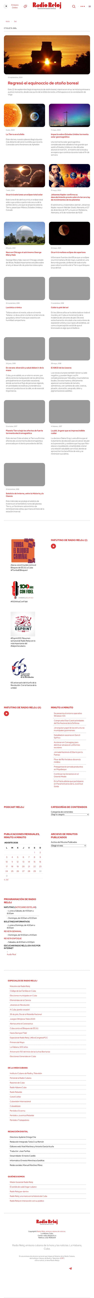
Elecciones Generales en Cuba (23, 1056)
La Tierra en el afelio (15, 134)
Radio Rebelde (16, 1092)
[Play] (53, 546)
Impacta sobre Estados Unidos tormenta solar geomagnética (69, 135)
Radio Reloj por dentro (19, 1191)
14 (29, 862)
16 (40, 862)
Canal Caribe (15, 1096)
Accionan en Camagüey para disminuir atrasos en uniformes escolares (67, 745)
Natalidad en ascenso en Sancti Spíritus (67, 736)
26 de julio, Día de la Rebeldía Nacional (26, 1014)
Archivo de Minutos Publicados (64, 842)
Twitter (19, 1269)
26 (18, 871)
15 (34, 862)
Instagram (46, 1269)
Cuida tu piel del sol (59, 307)
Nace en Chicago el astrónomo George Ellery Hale (23, 253)
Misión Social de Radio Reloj (21, 1182)
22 (34, 866)
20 (23, 866)
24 (7, 871)
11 (12, 862)
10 (7, 862)
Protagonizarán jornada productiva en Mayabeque (68, 768)
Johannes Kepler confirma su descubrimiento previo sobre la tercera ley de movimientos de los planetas (70, 197)
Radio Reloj (47, 5)
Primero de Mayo (17, 1042)
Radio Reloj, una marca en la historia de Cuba (28, 1196)
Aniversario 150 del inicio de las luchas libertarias (30, 1051)
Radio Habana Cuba (18, 1087)
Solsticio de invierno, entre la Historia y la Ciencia (25, 494)
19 (18, 866)
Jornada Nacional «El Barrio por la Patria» (68, 753)
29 (34, 871)
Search (73, 6)
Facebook (30, 1269)
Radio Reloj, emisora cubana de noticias (51, 1231)
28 (29, 871)
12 (17, 862)
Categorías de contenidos (62, 812)
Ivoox (41, 1280)
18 (12, 866)
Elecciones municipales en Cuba (23, 995)
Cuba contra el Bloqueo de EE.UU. (24, 1028)
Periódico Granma (17, 1110)
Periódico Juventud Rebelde (22, 1115)
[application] (53, 546)
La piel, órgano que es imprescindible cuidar (68, 432)
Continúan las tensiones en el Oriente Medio (66, 775)
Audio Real (11, 954)
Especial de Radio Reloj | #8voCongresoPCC (29, 1037)
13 (23, 862)
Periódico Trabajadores (19, 1120)
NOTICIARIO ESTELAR (25, 907)
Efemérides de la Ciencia (20, 1000)
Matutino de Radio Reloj (20, 986)
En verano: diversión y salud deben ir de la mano (25, 369)
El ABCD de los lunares (61, 367)
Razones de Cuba (17, 1082)
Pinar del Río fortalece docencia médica (67, 760)
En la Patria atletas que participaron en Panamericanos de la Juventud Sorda (69, 784)
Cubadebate (15, 1106)
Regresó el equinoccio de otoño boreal (43, 83)
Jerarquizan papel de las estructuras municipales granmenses (69, 729)
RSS (52, 1280)
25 (12, 871)
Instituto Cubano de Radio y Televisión (26, 1073)
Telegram (70, 1269)
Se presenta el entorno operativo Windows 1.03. (68, 714)
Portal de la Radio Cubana (20, 1078)
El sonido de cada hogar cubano (23, 1187)
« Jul (6, 879)
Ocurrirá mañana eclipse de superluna (68, 252)
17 (7, 866)
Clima (25, 6)
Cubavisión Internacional (20, 1101)
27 (23, 871)
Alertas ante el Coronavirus (21, 1023)
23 (40, 866)
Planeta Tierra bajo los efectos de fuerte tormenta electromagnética (24, 432)
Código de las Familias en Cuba (23, 991)
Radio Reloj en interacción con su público (27, 1201)
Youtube (59, 1269)
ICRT (62, 1258)
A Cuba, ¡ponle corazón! (20, 1009)
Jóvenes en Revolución (20, 1005)
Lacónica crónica (14, 307)
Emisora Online (14, 6)
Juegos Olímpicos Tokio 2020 (22, 1019)
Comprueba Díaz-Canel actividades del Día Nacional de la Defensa (69, 721)
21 (29, 866)
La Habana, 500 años (19, 1047)
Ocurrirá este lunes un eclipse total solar (24, 194)
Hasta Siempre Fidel (18, 1033)
